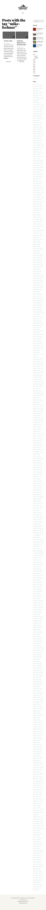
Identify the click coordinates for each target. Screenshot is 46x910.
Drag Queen (35, 267)
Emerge (41, 285)
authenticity (40, 792)
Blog (38, 86)
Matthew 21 (39, 499)
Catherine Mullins (38, 194)
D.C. (37, 233)
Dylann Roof (37, 269)
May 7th (42, 503)
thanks (37, 871)
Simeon (34, 665)
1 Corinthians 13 (38, 104)
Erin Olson (38, 298)
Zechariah (38, 789)
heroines (37, 832)
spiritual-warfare (35, 868)
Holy (39, 397)
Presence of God (38, 580)
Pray (36, 578)
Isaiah (39, 417)
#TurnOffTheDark (36, 102)
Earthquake (39, 271)
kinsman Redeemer (40, 837)
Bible (34, 174)
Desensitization (35, 253)
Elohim (38, 276)
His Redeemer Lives (40, 393)
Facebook (34, 316)
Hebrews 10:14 (35, 386)
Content (34, 224)
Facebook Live (39, 314)
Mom (34, 510)
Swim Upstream (39, 704)
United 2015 (40, 744)
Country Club (35, 228)
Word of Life (35, 776)
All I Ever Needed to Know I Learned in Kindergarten (37, 138)
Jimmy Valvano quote (36, 440)
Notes (34, 539)
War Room (41, 756)
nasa (42, 844)
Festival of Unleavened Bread (37, 321)
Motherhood (35, 514)
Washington (35, 758)
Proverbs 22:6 (40, 602)
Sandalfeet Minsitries (40, 638)
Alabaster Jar (41, 133)
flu (33, 823)
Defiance (37, 248)
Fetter (34, 323)
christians (41, 801)
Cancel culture (38, 192)
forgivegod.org (36, 823)
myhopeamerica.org (38, 844)
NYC (37, 521)
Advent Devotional (39, 129)
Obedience (37, 539)
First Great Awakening (36, 325)
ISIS (38, 406)
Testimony (41, 710)
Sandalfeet (41, 97)
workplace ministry (36, 889)
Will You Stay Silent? (36, 769)
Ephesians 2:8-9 (40, 294)
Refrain (37, 611)
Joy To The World (40, 449)
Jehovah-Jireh (39, 426)
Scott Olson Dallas (37, 643)
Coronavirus (35, 226)
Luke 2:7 (38, 487)
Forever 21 (40, 327)
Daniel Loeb (37, 88)
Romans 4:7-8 (35, 623)
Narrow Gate (35, 523)
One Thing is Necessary (36, 546)
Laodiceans (37, 463)
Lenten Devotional (39, 469)
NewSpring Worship (38, 533)
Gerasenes (39, 354)
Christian (34, 212)
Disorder (34, 257)
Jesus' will (34, 438)
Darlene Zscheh (38, 242)
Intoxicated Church (36, 91)
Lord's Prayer (40, 481)
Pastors (40, 560)
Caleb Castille (38, 190)
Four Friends (35, 339)
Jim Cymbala (41, 438)
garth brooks (38, 826)
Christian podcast (35, 210)
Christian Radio (40, 206)
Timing (37, 735)
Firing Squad (37, 323)
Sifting (34, 663)
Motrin (39, 514)
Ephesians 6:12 (40, 296)
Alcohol (37, 84)
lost (36, 839)
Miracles (34, 508)
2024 (40, 113)
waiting (41, 884)
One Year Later (37, 548)
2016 (41, 111)
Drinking (41, 88)
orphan (34, 850)
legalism (34, 839)
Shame (37, 657)
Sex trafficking (37, 656)
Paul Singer (38, 562)
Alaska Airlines (35, 134)
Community (41, 221)
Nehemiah (41, 528)
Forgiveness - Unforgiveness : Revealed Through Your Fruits (38, 331)
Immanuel (41, 406)
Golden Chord (40, 368)
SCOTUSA (34, 627)
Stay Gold (40, 695)
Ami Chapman (38, 143)
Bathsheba (37, 163)
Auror (40, 156)
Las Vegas (34, 465)
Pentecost (41, 564)
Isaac (41, 413)
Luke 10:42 (38, 485)
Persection (39, 566)
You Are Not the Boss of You (37, 785)
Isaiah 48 (38, 415)
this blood (40, 877)
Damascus (41, 239)
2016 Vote (38, 111)
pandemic (37, 850)
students (34, 871)
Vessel (34, 751)
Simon (37, 665)
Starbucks (37, 693)
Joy (33, 451)
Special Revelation (35, 677)
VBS (33, 747)
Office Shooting (41, 541)
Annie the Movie (38, 145)
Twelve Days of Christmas (37, 740)
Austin (36, 158)
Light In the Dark (39, 472)
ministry (40, 841)
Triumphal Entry (40, 738)
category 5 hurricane (39, 798)
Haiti (38, 375)
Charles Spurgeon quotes (37, 197)
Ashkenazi (40, 84)
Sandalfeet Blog (35, 636)
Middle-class (37, 505)
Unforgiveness (35, 744)
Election (39, 275)
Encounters (35, 293)
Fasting (41, 318)
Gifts (42, 357)
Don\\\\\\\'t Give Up (39, 262)
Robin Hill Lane (40, 620)
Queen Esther (41, 605)
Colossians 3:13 (37, 219)
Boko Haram (40, 178)
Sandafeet (38, 634)
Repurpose (34, 614)
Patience (34, 562)
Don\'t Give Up (38, 260)
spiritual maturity (40, 866)
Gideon (40, 357)
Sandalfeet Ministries (36, 97)
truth (34, 882)
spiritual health (35, 866)
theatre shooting (35, 877)
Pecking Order (37, 564)
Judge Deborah (37, 451)
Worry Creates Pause (36, 778)
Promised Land (35, 600)
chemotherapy (35, 799)
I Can (36, 406)
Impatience (34, 408)
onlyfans (36, 848)
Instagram (41, 408)
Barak (39, 161)
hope (40, 832)
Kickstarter (34, 454)
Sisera (37, 666)
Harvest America (35, 379)
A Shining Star (37, 124)
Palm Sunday (40, 555)
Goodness (39, 370)
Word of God (41, 774)
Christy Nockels (39, 215)
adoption (40, 790)
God (37, 368)
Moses (40, 510)
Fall (39, 316)
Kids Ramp (38, 454)
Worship (36, 780)
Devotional (41, 255)
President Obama (35, 582)
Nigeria (34, 537)
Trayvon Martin (35, 738)
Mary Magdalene (40, 496)
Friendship (39, 339)
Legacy (42, 465)
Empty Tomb (38, 291)
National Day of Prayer (36, 524)
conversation (35, 803)
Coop (42, 224)
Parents (37, 557)
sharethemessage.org (39, 864)
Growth (38, 372)
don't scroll (41, 808)
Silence (36, 663)
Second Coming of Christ (39, 647)
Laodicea (41, 463)
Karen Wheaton (37, 453)
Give (35, 361)
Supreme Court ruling (39, 702)
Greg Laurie (35, 372)
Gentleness (35, 352)
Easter (34, 273)
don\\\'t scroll (39, 810)
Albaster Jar (40, 134)
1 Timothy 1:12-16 (37, 106)
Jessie (42, 429)
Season (34, 647)
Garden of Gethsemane (36, 345)
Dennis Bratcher (37, 251)
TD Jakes (41, 706)
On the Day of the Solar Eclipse (37, 544)
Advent (39, 131)
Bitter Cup (36, 176)
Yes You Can (40, 783)
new (33, 846)
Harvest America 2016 (38, 377)
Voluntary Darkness (36, 756)
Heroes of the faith (36, 390)
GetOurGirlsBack (35, 357)
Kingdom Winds (39, 460)
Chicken (41, 203)
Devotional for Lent (36, 255)
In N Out (38, 408)
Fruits (34, 343)
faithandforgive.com (40, 812)
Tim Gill (40, 733)
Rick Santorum (40, 618)
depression (34, 808)
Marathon (37, 492)
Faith (37, 316)
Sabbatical (39, 629)
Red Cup (34, 611)
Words (38, 776)
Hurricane (38, 404)
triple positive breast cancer (37, 880)
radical (34, 862)
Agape (37, 133)
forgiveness (41, 823)
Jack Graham (38, 422)
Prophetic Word (40, 600)
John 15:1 (34, 445)
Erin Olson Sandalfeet (38, 300)
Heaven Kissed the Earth (39, 384)
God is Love (38, 363)
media (37, 841)
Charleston (38, 201)
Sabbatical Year (35, 629)
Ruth (42, 625)
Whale (40, 762)
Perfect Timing (35, 566)
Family (39, 318)
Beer (34, 86)
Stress (34, 701)
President (36, 584)
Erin (42, 302)
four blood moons (38, 825)
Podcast (37, 571)
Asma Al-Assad (38, 154)
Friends (34, 341)
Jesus (37, 438)
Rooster (39, 625)
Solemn (41, 674)
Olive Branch (35, 542)
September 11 (40, 654)
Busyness (40, 188)
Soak (37, 672)
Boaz (42, 176)
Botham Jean (39, 181)
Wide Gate (37, 767)
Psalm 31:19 (37, 605)
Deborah (34, 248)
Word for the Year (35, 774)
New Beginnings (40, 530)
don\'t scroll (35, 810)
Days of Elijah (39, 246)
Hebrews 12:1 (36, 388)
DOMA (41, 233)
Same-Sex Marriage (38, 632)
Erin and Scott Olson (38, 302)
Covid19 (34, 230)
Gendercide (38, 348)
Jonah (37, 449)
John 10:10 (37, 444)
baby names (37, 794)
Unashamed (35, 742)
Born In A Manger (35, 179)
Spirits (40, 679)
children (38, 801)
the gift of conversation (38, 875)
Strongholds (37, 701)
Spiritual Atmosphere (36, 681)
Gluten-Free (39, 361)
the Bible (40, 871)
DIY (38, 233)
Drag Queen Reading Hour (39, 266)
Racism (36, 607)
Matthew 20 (35, 499)
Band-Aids (37, 160)
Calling (42, 190)
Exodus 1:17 (41, 307)
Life (35, 472)
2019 (34, 113)
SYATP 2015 (38, 627)
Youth (38, 787)
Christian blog (41, 208)
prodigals (39, 857)
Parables (34, 557)
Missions (37, 508)
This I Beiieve (35, 731)
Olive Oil (39, 542)
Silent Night (40, 663)
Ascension (37, 151)
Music (34, 517)
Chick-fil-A (37, 203)
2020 (36, 113)
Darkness (34, 242)
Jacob (37, 424)
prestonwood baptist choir (37, 855)
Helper (40, 388)
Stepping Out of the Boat (36, 697)
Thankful (39, 711)
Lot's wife (39, 483)
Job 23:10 (37, 442)
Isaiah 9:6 (36, 417)
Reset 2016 (38, 614)
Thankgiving (35, 713)
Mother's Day (35, 512)
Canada (34, 192)
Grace (42, 370)
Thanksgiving (39, 713)
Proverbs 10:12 (35, 602)
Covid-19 (39, 228)
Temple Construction (36, 708)
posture (38, 853)
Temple (41, 708)
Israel (41, 417)
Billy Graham (37, 174)
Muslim (36, 517)
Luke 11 (42, 485)
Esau (33, 303)
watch (34, 886)
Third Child (41, 729)
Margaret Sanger (35, 93)
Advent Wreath (35, 131)
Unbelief (38, 742)
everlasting (34, 812)
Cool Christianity (38, 224)
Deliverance (41, 248)
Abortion (34, 84)
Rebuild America (40, 609)
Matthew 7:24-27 (35, 503)
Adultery (38, 127)
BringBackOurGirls (36, 185)
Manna (34, 492)
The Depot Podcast (36, 717)
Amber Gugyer (35, 142)
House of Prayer (35, 402)
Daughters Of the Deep (36, 244)
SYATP (42, 627)
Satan (34, 641)
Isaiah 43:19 (35, 415)
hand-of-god (37, 830)
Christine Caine (38, 212)
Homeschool (35, 399)
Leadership (38, 465)
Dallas (38, 239)
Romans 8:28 (40, 623)
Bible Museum (35, 172)
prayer (41, 853)
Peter (34, 568)
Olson (42, 542)
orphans (39, 848)
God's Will (34, 366)
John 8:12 (41, 445)
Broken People (38, 187)
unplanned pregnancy (36, 884)
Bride (41, 183)
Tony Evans (40, 735)
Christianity (40, 210)
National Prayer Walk (36, 528)
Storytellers (41, 699)
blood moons (37, 796)
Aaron (41, 124)
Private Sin (37, 95)
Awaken (34, 160)
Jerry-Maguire (38, 429)
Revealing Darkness (36, 616)
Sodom (34, 674)
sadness (34, 864)
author (34, 794)
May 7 (34, 505)
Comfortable (37, 221)
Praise (39, 575)
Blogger (36, 86)
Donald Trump (35, 264)
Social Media (41, 672)
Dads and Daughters (36, 235)
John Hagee (35, 447)
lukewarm (39, 839)
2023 (38, 113)
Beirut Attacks (41, 167)
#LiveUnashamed (35, 100)
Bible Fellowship (40, 170)
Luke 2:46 (34, 487)
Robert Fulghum (35, 620)
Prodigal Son (36, 596)
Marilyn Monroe (38, 494)
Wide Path (41, 767)
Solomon (34, 675)
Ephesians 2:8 (35, 296)
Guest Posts (35, 78)
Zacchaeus (41, 787)
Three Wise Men (35, 733)
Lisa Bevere (37, 476)
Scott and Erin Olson (38, 645)
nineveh (36, 846)
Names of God (40, 521)
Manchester (36, 490)
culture (34, 807)
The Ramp (39, 724)
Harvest (39, 381)
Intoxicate (40, 91)
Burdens (36, 188)
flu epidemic (37, 821)
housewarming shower (36, 834)
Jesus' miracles (39, 436)
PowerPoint (38, 573)
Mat (39, 503)
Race (33, 607)
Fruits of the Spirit (38, 341)
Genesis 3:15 (39, 350)
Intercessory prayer (40, 409)
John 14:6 (41, 444)
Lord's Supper (35, 483)
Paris (41, 559)
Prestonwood (38, 593)
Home (39, 399)
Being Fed (36, 167)
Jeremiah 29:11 (39, 427)
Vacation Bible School (38, 747)
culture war (39, 805)
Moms (41, 508)
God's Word (38, 366)
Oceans (40, 539)
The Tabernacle (39, 726)
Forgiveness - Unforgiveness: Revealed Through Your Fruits (38, 334)
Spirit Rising (37, 679)
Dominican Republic (39, 257)
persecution (35, 853)
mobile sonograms (36, 843)
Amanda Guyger (40, 140)
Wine (40, 769)
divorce (38, 808)
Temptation (34, 710)
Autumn (39, 158)
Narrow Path (39, 523)
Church (34, 217)
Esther (34, 305)
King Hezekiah (38, 458)
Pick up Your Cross (38, 568)
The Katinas (39, 720)
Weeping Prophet (35, 762)
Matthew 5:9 (40, 501)
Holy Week (36, 397)
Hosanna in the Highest (39, 400)
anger (37, 792)
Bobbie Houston (35, 178)
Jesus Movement (35, 431)
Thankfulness (35, 711)
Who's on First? (38, 765)
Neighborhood (35, 530)
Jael (39, 424)
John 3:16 (38, 445)
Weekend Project (38, 760)
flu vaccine (41, 821)
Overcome (36, 555)
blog (33, 796)
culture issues (35, 805)
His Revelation (35, 395)
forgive (34, 825)
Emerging (41, 289)
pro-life (37, 857)
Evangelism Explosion (39, 305)
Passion (34, 560)
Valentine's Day (35, 749)
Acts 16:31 (34, 127)
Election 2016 (35, 275)
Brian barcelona (37, 183)
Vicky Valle (37, 751)
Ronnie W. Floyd (35, 625)
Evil (37, 307)
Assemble (34, 156)
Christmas (34, 215)
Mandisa (40, 490)
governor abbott (38, 828)
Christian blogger (35, 208)
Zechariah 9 (35, 789)
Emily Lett (34, 291)
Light (39, 474)
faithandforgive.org (36, 814)
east (42, 810)
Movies (41, 514)
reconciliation (38, 862)
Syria (38, 706)
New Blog (34, 532)
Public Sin (40, 95)
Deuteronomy (40, 253)
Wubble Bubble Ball (38, 781)
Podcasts (34, 571)
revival (41, 862)
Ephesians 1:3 (35, 294)
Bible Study (39, 172)
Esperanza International (38, 303)
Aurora (38, 156)
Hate (41, 381)
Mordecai (36, 510)
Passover (37, 560)
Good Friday (35, 370)
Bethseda (39, 169)
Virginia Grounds (38, 753)
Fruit (36, 343)
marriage (34, 841)
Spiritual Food (38, 683)
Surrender (34, 704)
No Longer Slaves (38, 537)
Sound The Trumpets (39, 675)
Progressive (39, 598)
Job (39, 442)
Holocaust (39, 395)
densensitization (38, 807)
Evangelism (35, 307)
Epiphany (34, 298)
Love (35, 485)
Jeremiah (34, 429)
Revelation (36, 618)
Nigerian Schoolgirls (38, 535)
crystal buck (39, 803)
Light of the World (35, 474)
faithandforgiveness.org (36, 816)
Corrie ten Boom (40, 226)
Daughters (34, 246)
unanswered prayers (38, 882)
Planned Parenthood (36, 569)
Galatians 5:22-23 (40, 343)
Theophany (37, 729)
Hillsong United (38, 391)
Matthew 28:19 (35, 501)
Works (41, 776)
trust (42, 880)
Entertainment (39, 293)
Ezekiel (34, 309)
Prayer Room (38, 577)
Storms (38, 699)
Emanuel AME (40, 278)
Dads (40, 235)
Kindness (34, 456)
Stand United (40, 692)
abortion (37, 790)
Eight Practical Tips (38, 273)
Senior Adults (38, 652)
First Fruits (41, 323)
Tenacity (38, 710)
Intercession (35, 409)
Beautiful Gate (40, 165)
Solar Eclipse (38, 674)
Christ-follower (35, 206)
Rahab (39, 607)
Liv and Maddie (37, 478)
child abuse (40, 799)
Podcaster (41, 569)
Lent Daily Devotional (36, 467)
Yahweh (37, 783)
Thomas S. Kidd (40, 731)
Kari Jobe (41, 453)
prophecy (34, 859)
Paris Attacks (38, 559)
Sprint (36, 692)
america (34, 792)
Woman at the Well (38, 771)
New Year (40, 93)
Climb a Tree (38, 217)
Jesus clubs (38, 433)
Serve (34, 656)
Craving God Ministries (39, 230)
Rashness (36, 609)
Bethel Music (35, 169)
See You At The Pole (38, 650)
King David (38, 456)
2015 (35, 111)
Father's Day (35, 320)
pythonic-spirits (38, 859)
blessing (41, 794)
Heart (34, 384)
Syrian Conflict (35, 706)
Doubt (39, 264)
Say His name (37, 641)
